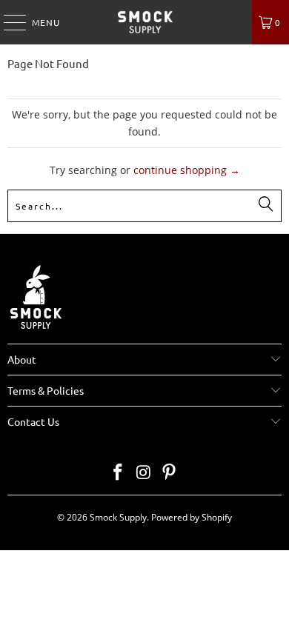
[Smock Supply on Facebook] (118, 473)
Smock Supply (118, 517)
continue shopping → (186, 170)
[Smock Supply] (145, 22)
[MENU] (7, 22)
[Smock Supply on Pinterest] (170, 473)
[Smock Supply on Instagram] (144, 473)
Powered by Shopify (191, 517)
